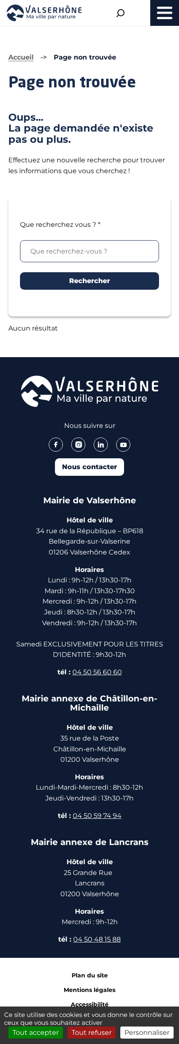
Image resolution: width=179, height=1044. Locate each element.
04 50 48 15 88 (97, 939)
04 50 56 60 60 (97, 672)
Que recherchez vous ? (60, 225)
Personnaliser (146, 1033)
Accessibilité (90, 1004)
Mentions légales (89, 990)
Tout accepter (35, 1033)
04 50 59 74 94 (97, 816)
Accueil (21, 57)
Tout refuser (92, 1033)
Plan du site (90, 975)
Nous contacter (89, 467)
